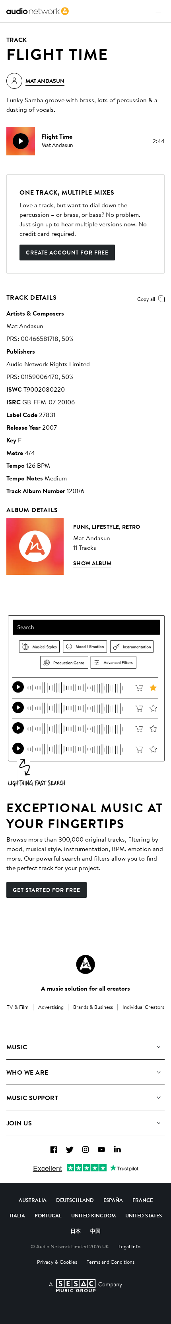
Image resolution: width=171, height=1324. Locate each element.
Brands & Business (93, 1006)
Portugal (48, 1215)
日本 (75, 1230)
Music (16, 1047)
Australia (33, 1199)
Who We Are (27, 1072)
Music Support (32, 1097)
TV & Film (18, 1006)
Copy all (146, 298)
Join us (19, 1123)
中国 (95, 1230)
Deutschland (75, 1199)
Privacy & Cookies (57, 1261)
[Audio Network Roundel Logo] (85, 964)
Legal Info (129, 1246)
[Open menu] (158, 11)
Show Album (92, 563)
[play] (21, 141)
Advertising (51, 1006)
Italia (17, 1215)
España (113, 1199)
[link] (37, 11)
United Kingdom (93, 1215)
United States (143, 1215)
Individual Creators (143, 1006)
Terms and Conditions (110, 1261)
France (142, 1199)
